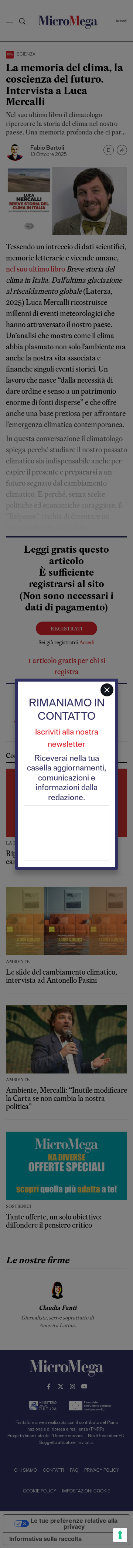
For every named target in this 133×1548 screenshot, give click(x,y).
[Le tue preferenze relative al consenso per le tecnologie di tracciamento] (120, 1535)
